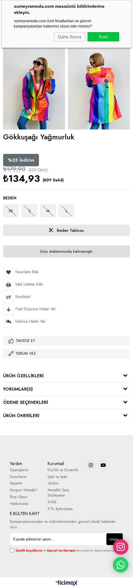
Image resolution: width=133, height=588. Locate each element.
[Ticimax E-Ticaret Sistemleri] (67, 583)
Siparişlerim (19, 470)
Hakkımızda (19, 503)
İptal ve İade (57, 477)
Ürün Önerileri (21, 415)
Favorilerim (18, 477)
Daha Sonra (69, 36)
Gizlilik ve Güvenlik (63, 470)
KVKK (52, 502)
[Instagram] (90, 465)
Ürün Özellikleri (23, 376)
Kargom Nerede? (23, 490)
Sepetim (16, 483)
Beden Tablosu (70, 230)
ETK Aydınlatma (60, 509)
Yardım (53, 483)
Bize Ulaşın (19, 497)
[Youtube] (103, 465)
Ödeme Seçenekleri (25, 402)
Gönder (113, 539)
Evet (103, 36)
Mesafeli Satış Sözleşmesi (58, 493)
